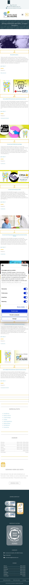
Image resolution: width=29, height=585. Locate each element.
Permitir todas (14, 311)
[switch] (25, 293)
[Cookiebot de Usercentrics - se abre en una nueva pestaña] (21, 265)
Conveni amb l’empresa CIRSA (14, 189)
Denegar (15, 318)
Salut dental (3, 72)
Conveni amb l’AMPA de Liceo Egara (14, 144)
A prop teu (3, 163)
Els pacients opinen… (14, 54)
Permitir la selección (14, 314)
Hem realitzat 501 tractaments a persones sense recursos (14, 98)
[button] (22, 14)
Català (9, 2)
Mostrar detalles (21, 307)
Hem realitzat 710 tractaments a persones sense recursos (14, 369)
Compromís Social (5, 118)
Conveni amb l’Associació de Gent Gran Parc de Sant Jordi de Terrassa (14, 235)
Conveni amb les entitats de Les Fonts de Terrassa (14, 324)
